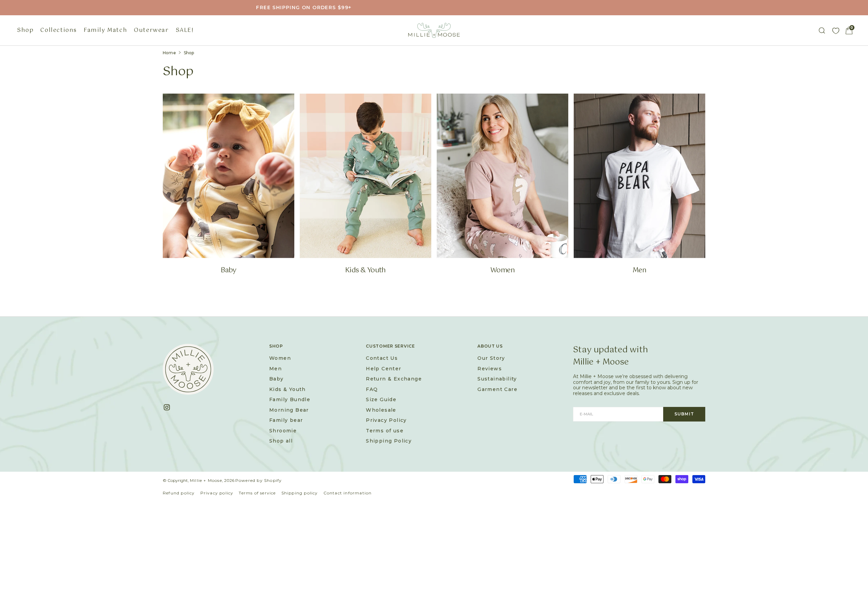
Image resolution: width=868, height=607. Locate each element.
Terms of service (257, 492)
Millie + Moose (206, 480)
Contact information (347, 492)
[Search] (821, 30)
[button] (849, 30)
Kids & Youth (365, 270)
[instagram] (169, 407)
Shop (25, 30)
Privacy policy (217, 492)
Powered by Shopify (258, 480)
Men (639, 270)
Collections (58, 30)
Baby (228, 270)
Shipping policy (299, 492)
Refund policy (179, 492)
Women (502, 270)
